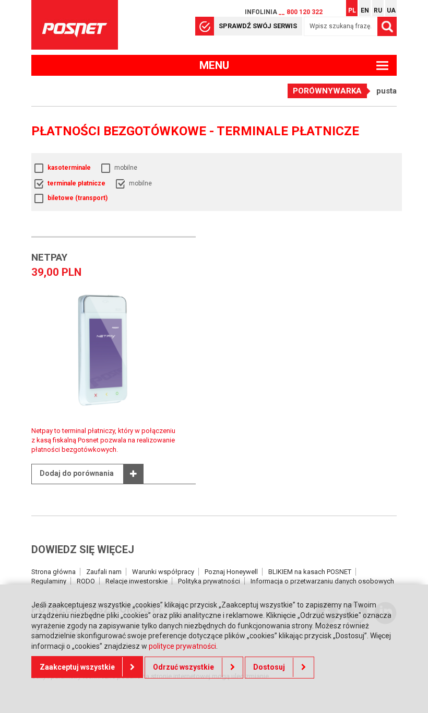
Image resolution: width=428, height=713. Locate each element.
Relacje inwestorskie (136, 581)
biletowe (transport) (77, 198)
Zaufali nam (104, 572)
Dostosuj (269, 667)
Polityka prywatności (209, 581)
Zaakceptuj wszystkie (77, 667)
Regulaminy (48, 581)
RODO (86, 581)
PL (352, 10)
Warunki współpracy (163, 572)
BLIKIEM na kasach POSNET (309, 572)
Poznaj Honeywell (231, 572)
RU (378, 10)
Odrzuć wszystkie (183, 667)
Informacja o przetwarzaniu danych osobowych (322, 581)
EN (365, 10)
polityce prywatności (182, 646)
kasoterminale (69, 167)
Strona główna (53, 572)
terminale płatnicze (76, 183)
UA (391, 10)
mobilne (125, 167)
